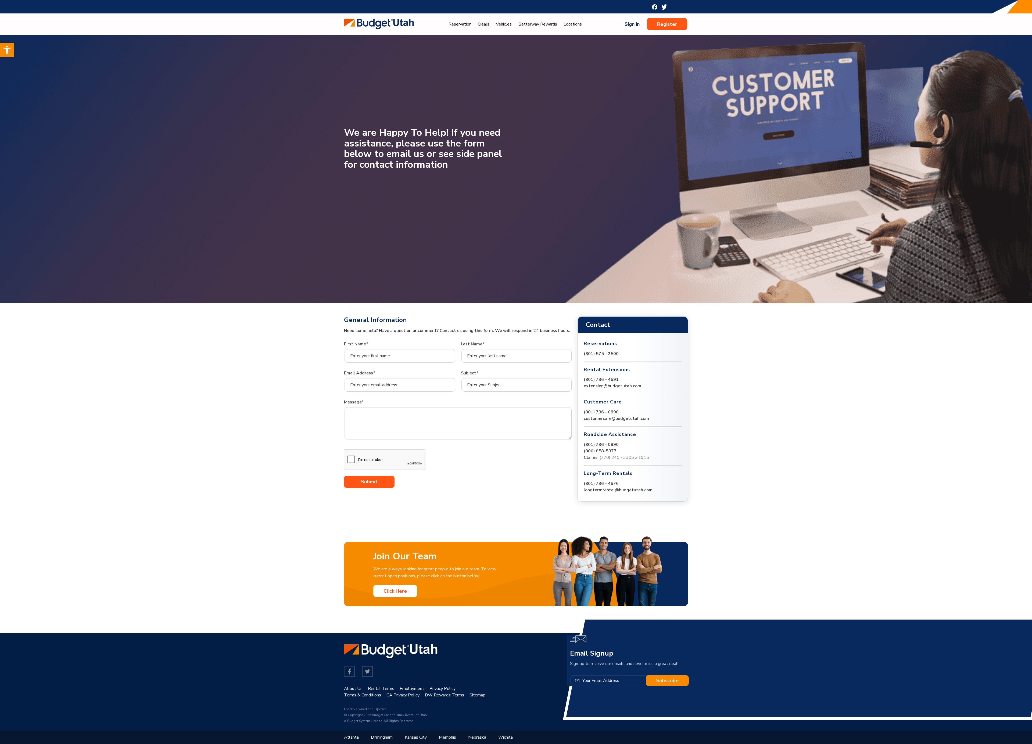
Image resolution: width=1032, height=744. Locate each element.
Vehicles (504, 24)
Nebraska (477, 737)
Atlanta (351, 737)
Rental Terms (381, 689)
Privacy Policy (442, 689)
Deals (483, 24)
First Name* (356, 344)
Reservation (460, 24)
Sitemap (477, 695)
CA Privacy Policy (403, 695)
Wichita (505, 737)
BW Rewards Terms (444, 695)
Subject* (469, 373)
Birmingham (382, 737)
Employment (412, 689)
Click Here (395, 591)
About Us (353, 689)
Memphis (447, 737)
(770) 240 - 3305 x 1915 (624, 457)
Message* (354, 402)
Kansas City (416, 737)
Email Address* (359, 373)
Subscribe (667, 680)
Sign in (632, 24)
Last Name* (473, 344)
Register (667, 24)
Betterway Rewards (537, 24)
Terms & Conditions (362, 695)
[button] (7, 50)
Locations (573, 24)
